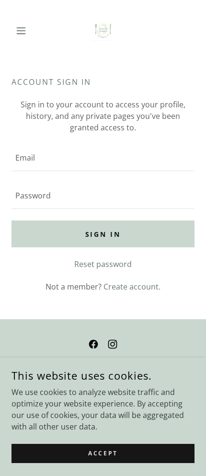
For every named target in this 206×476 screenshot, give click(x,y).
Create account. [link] (131, 286)
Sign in (103, 234)
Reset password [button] (103, 264)
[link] (103, 31)
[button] (25, 30)
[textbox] (103, 158)
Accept (102, 453)
